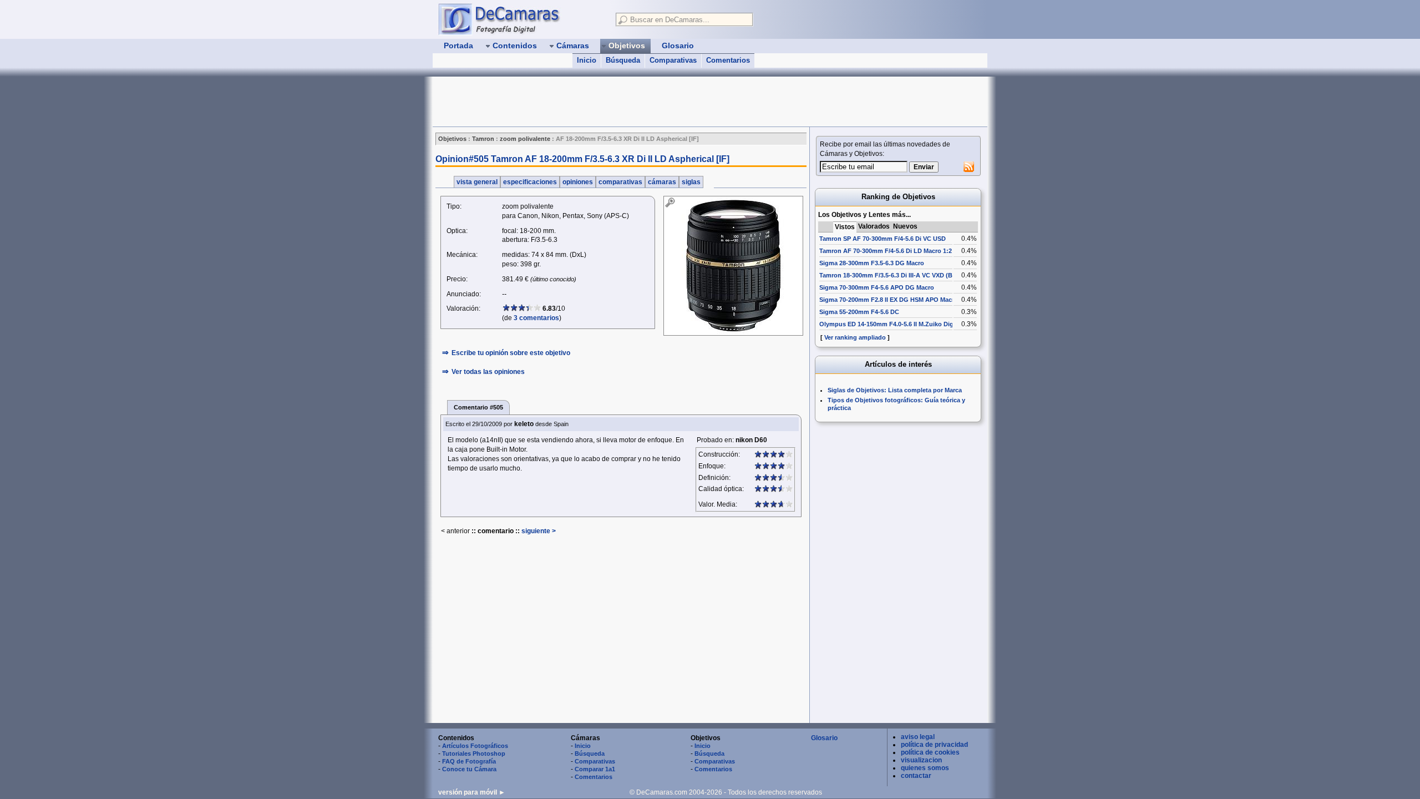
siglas (691, 182)
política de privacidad (934, 745)
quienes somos (925, 768)
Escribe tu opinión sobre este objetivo (511, 353)
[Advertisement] (634, 102)
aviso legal (918, 737)
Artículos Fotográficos (475, 745)
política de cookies (930, 752)
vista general (477, 182)
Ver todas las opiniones (488, 372)
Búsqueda (623, 60)
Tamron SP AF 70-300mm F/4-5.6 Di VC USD (882, 238)
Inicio (586, 60)
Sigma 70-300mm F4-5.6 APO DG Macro (876, 287)
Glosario (824, 738)
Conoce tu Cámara (469, 769)
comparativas (620, 182)
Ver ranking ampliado (855, 337)
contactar (916, 776)
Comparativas (673, 60)
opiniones (578, 182)
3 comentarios (536, 318)
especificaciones (530, 182)
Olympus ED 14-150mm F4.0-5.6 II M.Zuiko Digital (890, 324)
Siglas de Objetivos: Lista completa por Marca (895, 390)
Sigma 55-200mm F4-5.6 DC (859, 312)
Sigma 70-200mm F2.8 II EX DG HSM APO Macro (888, 299)
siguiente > (538, 531)
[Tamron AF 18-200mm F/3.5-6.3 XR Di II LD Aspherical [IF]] (733, 265)
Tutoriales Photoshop (473, 753)
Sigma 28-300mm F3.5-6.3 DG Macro (871, 263)
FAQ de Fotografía (469, 761)
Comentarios (728, 60)
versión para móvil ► (471, 792)
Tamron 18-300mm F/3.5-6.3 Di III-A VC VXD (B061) (892, 275)
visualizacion (921, 760)
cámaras (662, 182)
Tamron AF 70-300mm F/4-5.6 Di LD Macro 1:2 (885, 250)
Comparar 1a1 (595, 769)
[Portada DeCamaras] (521, 19)
